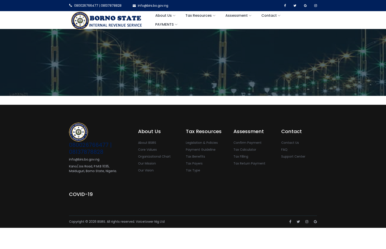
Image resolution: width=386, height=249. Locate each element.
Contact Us (290, 142)
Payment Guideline (201, 149)
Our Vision (146, 170)
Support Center (293, 156)
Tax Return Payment (249, 163)
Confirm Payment (247, 142)
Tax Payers (194, 163)
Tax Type (193, 170)
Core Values (147, 149)
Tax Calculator (244, 149)
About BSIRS (147, 142)
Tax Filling (240, 156)
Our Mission (147, 163)
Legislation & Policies (202, 142)
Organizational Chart (154, 156)
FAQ (284, 149)
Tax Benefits (195, 156)
